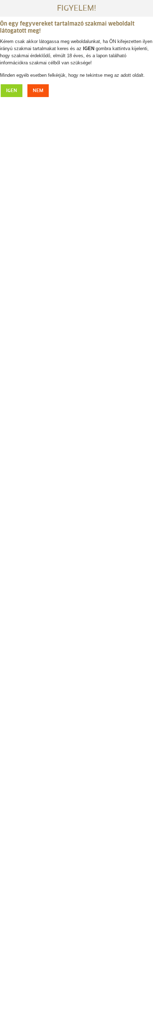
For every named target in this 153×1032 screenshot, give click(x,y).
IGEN (11, 91)
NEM (38, 91)
